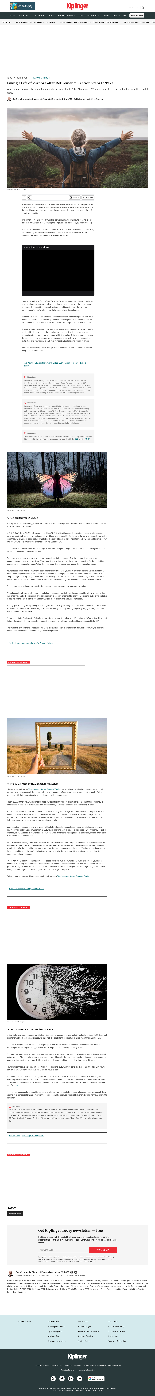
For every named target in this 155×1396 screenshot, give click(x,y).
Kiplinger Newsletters (57, 1296)
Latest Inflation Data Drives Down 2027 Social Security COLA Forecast (89, 22)
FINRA (87, 439)
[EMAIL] (76, 1225)
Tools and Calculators (117, 1296)
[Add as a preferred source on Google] (95, 1334)
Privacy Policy (88, 1321)
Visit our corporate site (108, 1344)
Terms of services (70, 1210)
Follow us (76, 197)
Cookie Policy (100, 1321)
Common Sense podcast (100, 1239)
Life (81, 15)
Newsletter (89, 197)
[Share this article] (24, 197)
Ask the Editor (84, 1296)
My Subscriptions (55, 1287)
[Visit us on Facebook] (62, 1334)
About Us (38, 1321)
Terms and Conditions (72, 1321)
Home (9, 78)
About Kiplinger (84, 1282)
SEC (76, 439)
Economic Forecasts (116, 1287)
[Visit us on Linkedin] (79, 1334)
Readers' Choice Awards (88, 1287)
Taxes (51, 15)
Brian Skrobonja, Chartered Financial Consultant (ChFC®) (43, 99)
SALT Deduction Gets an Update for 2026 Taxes (35, 22)
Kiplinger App (53, 1292)
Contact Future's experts (52, 1321)
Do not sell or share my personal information (78, 1325)
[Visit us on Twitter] (53, 1334)
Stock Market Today (116, 1282)
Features (99, 99)
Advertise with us (114, 1321)
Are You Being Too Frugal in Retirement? (26, 1104)
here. (17, 1054)
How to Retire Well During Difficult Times (26, 873)
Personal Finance (66, 15)
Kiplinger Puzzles (85, 1292)
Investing (39, 15)
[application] (58, 270)
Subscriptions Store (56, 1282)
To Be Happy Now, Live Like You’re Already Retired (31, 643)
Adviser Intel (93, 15)
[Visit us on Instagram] (71, 1334)
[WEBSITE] (72, 1225)
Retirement (24, 15)
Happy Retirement (41, 78)
